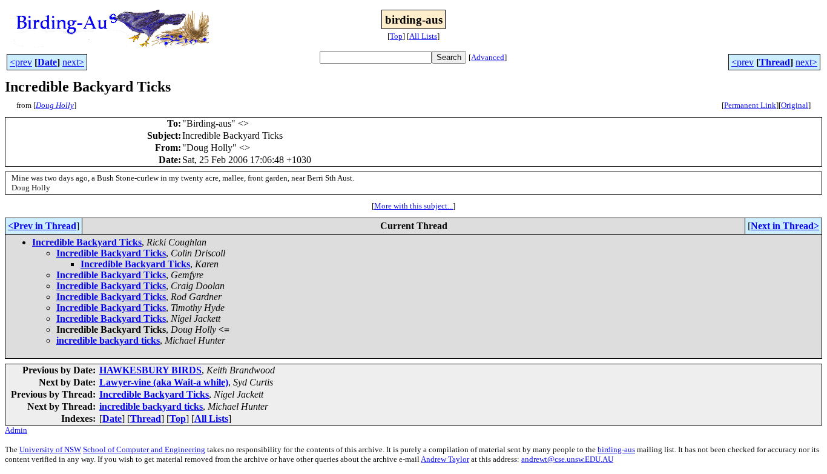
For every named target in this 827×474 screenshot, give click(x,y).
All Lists (423, 36)
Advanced (487, 57)
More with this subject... (413, 205)
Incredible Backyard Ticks (87, 242)
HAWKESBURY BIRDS (150, 370)
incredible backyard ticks (108, 340)
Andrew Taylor (445, 459)
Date (47, 62)
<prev (21, 62)
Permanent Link (750, 105)
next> (73, 62)
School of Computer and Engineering (144, 449)
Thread (774, 62)
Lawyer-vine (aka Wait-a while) (163, 382)
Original (794, 105)
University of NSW (50, 449)
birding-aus (616, 449)
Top (396, 36)
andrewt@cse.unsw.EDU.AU (567, 459)
